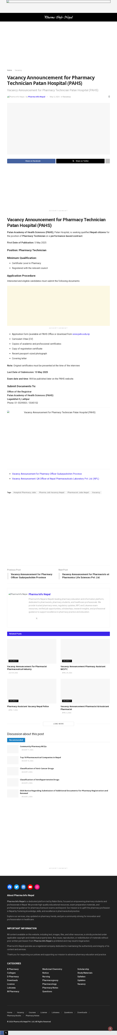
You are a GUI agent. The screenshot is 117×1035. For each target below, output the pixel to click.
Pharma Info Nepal (36, 97)
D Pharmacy (13, 976)
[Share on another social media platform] (107, 161)
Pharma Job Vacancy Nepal (51, 493)
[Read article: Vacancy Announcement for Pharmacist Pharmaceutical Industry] (31, 651)
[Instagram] (37, 887)
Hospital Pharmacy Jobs (25, 493)
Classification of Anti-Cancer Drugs (37, 768)
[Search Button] (108, 17)
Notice (45, 973)
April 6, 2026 (66, 713)
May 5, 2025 (54, 97)
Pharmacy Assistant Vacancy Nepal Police (28, 706)
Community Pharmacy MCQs (33, 746)
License (11, 984)
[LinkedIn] (23, 887)
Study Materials (84, 973)
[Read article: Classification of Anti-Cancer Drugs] (13, 771)
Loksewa (11, 988)
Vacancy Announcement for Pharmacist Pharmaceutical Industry (27, 668)
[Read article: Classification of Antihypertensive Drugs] (13, 782)
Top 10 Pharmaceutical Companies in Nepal (40, 757)
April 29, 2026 (67, 673)
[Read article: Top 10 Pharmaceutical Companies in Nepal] (13, 760)
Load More (58, 724)
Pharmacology (49, 984)
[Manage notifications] (110, 1028)
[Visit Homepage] (58, 17)
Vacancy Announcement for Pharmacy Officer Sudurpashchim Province (47, 473)
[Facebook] (9, 887)
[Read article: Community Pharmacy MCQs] (13, 749)
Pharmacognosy (50, 980)
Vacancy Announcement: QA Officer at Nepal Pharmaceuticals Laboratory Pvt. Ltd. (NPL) (55, 478)
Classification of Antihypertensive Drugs (39, 779)
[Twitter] (16, 887)
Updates (81, 980)
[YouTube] (30, 887)
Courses (32, 1012)
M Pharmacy (13, 991)
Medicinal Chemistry (52, 969)
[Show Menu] (8, 17)
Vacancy (18, 70)
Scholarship (83, 969)
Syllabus (81, 976)
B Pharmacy (13, 969)
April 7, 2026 (13, 710)
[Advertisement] (58, 46)
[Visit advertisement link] (58, 6)
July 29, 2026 (13, 673)
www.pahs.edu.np (81, 334)
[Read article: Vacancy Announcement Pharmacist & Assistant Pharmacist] (85, 691)
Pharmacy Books (14, 1016)
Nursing (46, 976)
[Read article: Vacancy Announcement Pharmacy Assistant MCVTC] (85, 651)
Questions (47, 991)
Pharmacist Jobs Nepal (78, 493)
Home (9, 70)
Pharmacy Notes (50, 988)
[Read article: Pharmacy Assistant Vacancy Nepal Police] (31, 691)
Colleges (11, 973)
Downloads (12, 980)
